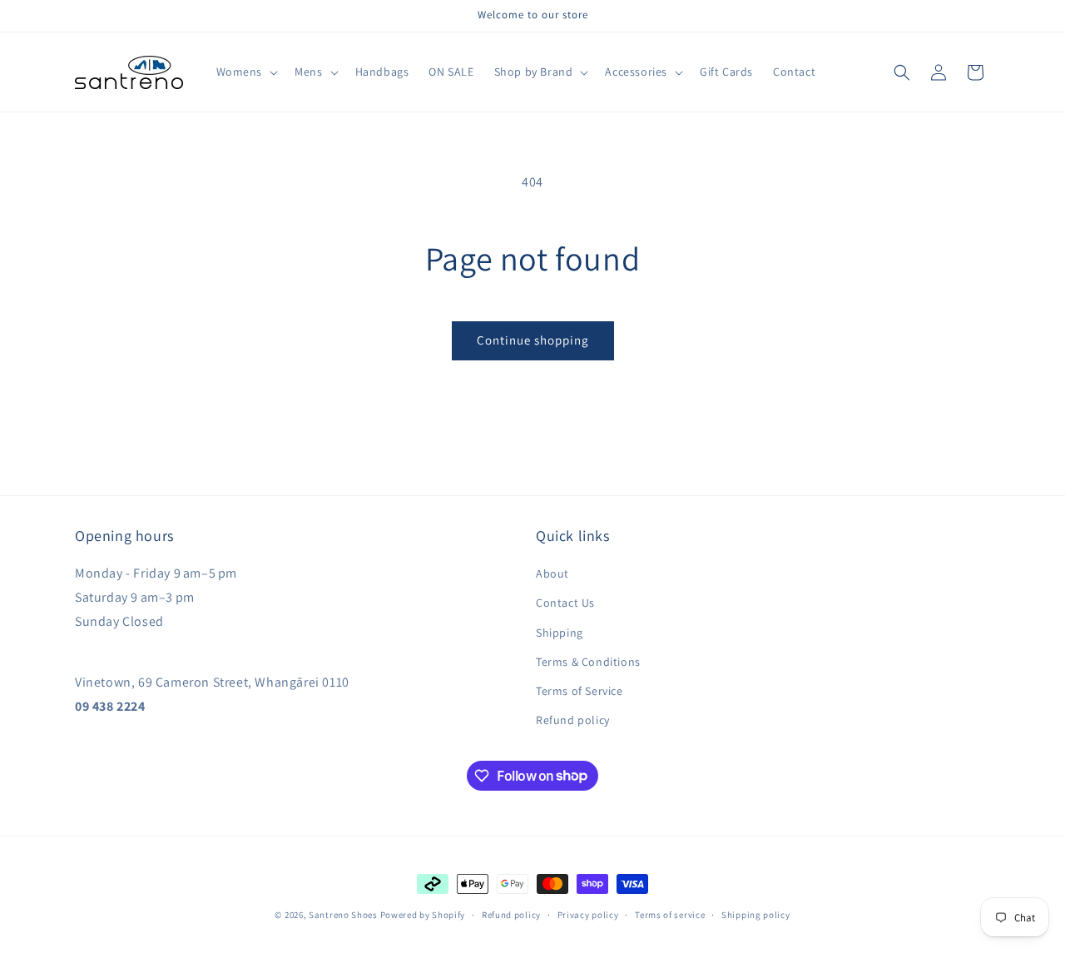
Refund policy (573, 719)
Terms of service (670, 914)
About (552, 573)
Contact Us (565, 603)
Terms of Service (579, 690)
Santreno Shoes (343, 915)
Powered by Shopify (423, 915)
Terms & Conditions (588, 661)
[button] (245, 71)
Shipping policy (755, 914)
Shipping (559, 632)
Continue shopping (533, 340)
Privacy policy (588, 914)
